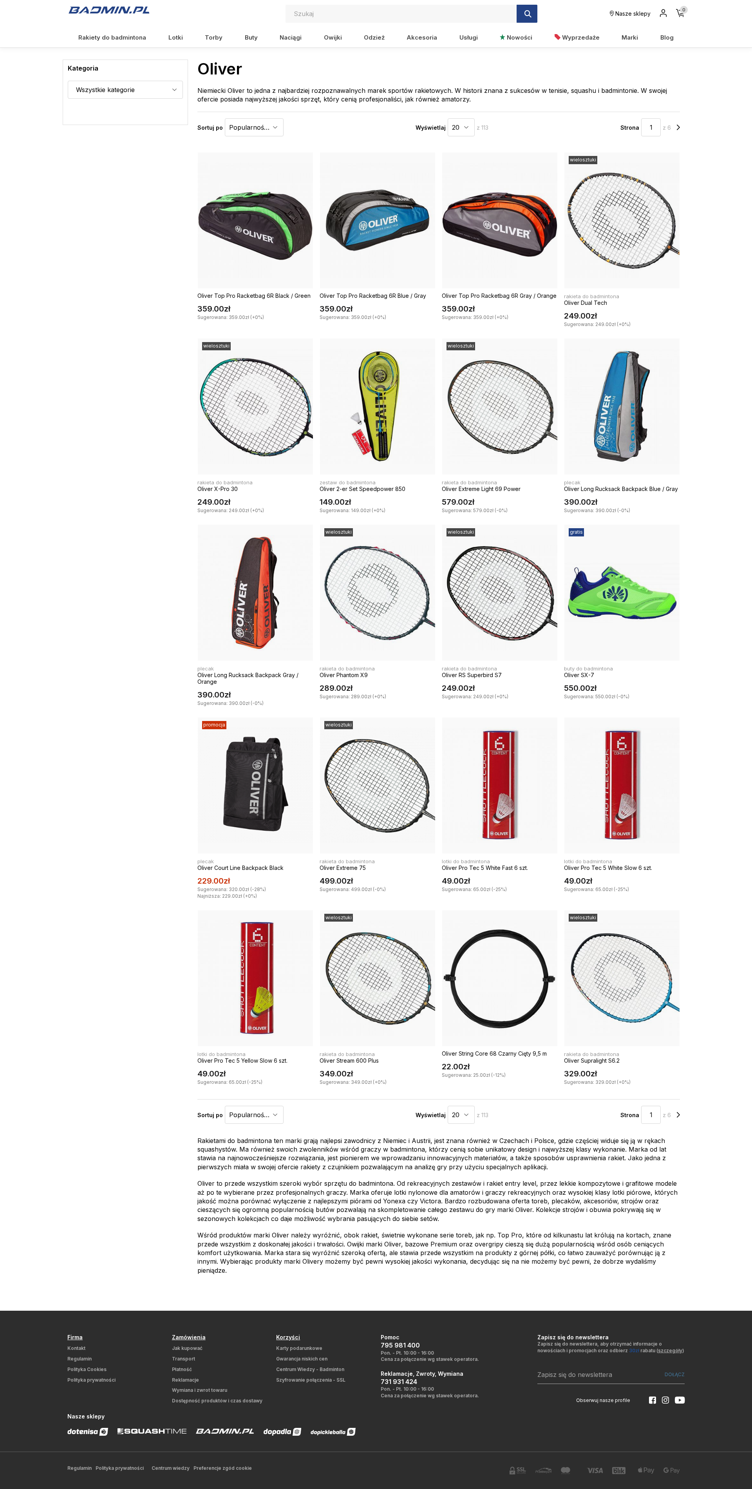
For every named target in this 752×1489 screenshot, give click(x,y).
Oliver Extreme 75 (343, 867)
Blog (667, 37)
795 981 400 (400, 1345)
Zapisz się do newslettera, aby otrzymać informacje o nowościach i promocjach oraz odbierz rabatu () (610, 1347)
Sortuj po (210, 127)
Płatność (182, 1369)
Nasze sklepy (632, 13)
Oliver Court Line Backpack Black (240, 867)
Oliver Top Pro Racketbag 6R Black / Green (254, 295)
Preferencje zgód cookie (222, 1468)
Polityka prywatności (91, 1380)
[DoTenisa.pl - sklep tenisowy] (87, 1432)
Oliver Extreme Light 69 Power (481, 488)
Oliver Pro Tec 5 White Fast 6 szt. (485, 867)
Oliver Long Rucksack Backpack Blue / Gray (621, 488)
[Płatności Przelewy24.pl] (544, 1470)
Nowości (518, 37)
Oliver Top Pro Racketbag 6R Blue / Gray (373, 295)
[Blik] (620, 1470)
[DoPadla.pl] (283, 1432)
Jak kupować (187, 1348)
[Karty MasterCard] (569, 1470)
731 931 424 (399, 1382)
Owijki (333, 37)
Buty (251, 37)
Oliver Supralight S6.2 (592, 1060)
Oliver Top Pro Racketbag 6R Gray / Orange (499, 295)
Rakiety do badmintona (112, 37)
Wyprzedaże (580, 37)
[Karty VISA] (595, 1470)
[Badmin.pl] (108, 9)
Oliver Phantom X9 (344, 675)
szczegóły (670, 1350)
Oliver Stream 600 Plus (349, 1060)
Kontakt (76, 1348)
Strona (629, 127)
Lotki (175, 37)
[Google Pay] (672, 1470)
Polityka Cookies (87, 1369)
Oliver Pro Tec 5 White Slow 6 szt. (608, 867)
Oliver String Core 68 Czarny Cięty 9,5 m (494, 1053)
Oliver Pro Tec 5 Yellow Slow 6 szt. (242, 1060)
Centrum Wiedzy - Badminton (310, 1369)
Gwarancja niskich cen (301, 1359)
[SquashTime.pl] (152, 1431)
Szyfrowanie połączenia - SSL (310, 1380)
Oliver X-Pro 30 (217, 488)
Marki (630, 37)
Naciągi (291, 37)
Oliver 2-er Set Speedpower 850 (362, 488)
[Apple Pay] (646, 1470)
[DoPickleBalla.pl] (333, 1432)
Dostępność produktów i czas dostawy (217, 1401)
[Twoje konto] (663, 13)
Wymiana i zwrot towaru (199, 1390)
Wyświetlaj (431, 127)
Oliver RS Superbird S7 (472, 675)
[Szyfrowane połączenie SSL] (518, 1470)
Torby (213, 37)
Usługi (468, 37)
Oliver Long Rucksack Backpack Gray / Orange (247, 678)
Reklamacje (185, 1380)
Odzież (374, 37)
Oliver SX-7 (579, 675)
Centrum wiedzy (171, 1468)
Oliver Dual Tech (585, 302)
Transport (183, 1359)
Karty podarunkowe (299, 1348)
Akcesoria (422, 37)
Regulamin (79, 1359)
